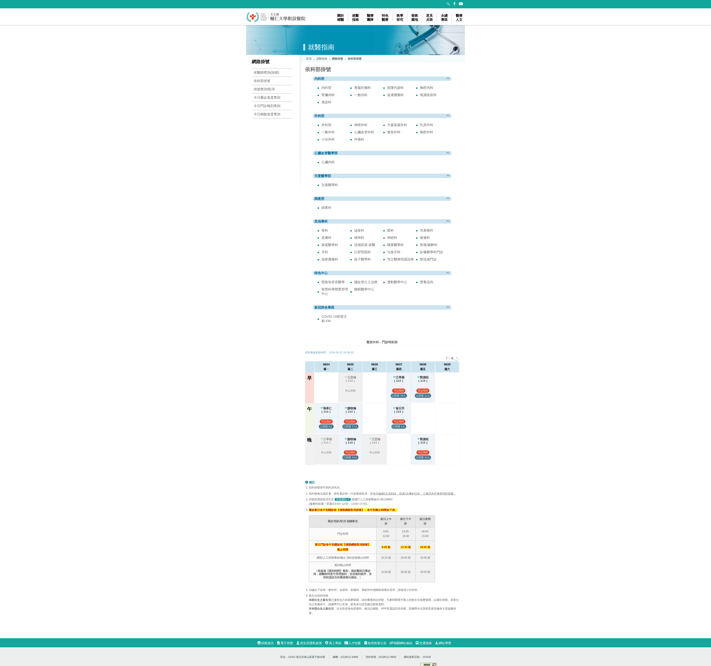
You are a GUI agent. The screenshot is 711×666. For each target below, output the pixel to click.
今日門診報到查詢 (267, 106)
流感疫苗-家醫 (364, 245)
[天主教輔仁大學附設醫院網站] (276, 21)
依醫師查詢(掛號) (266, 72)
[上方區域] (250, 4)
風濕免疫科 (428, 95)
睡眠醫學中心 (364, 289)
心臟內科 (328, 162)
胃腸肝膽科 (362, 88)
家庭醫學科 (329, 245)
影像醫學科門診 (431, 252)
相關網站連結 (402, 643)
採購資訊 (267, 643)
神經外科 (361, 125)
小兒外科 (328, 139)
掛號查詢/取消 (264, 89)
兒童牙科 (393, 252)
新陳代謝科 (395, 88)
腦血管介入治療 (366, 282)
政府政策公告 (377, 643)
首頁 (309, 58)
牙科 (324, 252)
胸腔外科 (426, 132)
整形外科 (393, 132)
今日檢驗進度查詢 (267, 114)
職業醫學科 (395, 245)
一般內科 (361, 95)
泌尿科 (359, 230)
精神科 (359, 238)
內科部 (326, 88)
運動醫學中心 (397, 282)
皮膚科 (326, 238)
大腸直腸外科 (397, 125)
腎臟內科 (328, 95)
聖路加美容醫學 (333, 282)
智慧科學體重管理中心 (334, 291)
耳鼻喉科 (426, 230)
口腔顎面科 (362, 252)
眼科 (390, 230)
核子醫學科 (362, 259)
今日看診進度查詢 (267, 97)
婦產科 (326, 208)
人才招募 (354, 643)
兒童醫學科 (329, 185)
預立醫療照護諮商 (400, 259)
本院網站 (341, 499)
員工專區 (335, 643)
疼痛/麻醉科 (429, 245)
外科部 (326, 125)
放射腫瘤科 (329, 259)
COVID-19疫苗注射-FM (334, 319)
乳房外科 (426, 125)
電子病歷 (287, 643)
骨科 (324, 230)
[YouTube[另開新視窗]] (461, 3)
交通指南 (425, 643)
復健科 (425, 238)
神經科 (392, 238)
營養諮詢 (426, 282)
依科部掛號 (262, 81)
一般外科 (328, 132)
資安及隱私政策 (311, 643)
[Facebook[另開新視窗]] (454, 3)
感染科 (326, 102)
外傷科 (359, 139)
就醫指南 (321, 58)
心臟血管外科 (364, 132)
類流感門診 (428, 259)
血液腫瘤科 (395, 95)
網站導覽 (445, 643)
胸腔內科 (426, 88)
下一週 (449, 358)
